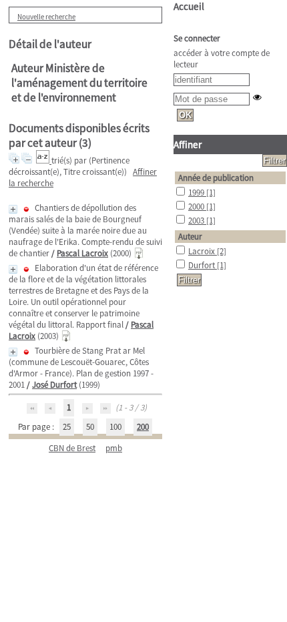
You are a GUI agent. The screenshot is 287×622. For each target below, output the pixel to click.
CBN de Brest (72, 448)
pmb (113, 448)
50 (90, 426)
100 (115, 426)
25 (67, 426)
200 (143, 426)
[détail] (13, 209)
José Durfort (54, 384)
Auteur (190, 236)
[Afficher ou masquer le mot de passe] (257, 97)
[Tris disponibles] (43, 160)
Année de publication (216, 178)
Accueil (189, 6)
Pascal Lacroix (82, 253)
